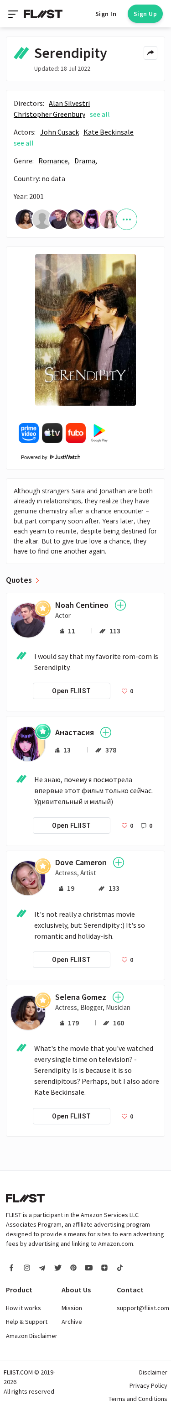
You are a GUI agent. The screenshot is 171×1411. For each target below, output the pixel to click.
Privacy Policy (148, 1385)
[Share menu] (150, 53)
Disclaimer (153, 1372)
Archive (72, 1321)
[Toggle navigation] (14, 14)
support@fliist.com (143, 1308)
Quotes (19, 580)
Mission (72, 1308)
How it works (23, 1308)
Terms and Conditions (138, 1399)
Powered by (31, 457)
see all (100, 114)
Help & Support (26, 1321)
